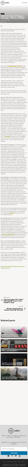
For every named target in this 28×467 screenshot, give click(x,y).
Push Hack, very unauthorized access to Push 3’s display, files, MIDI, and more (12, 363)
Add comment (4, 22)
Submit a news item (20, 465)
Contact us (11, 465)
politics (23, 266)
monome (7, 136)
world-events (7, 268)
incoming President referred (14, 66)
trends (2, 268)
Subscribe (14, 453)
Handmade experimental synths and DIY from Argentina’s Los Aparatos (13, 335)
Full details (12, 213)
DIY (8, 266)
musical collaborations (8, 234)
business (5, 266)
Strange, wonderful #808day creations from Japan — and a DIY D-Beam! (14, 349)
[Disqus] (14, 402)
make (15, 266)
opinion (18, 266)
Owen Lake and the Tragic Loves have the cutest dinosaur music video (13, 377)
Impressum (5, 465)
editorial (12, 266)
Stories (2, 13)
